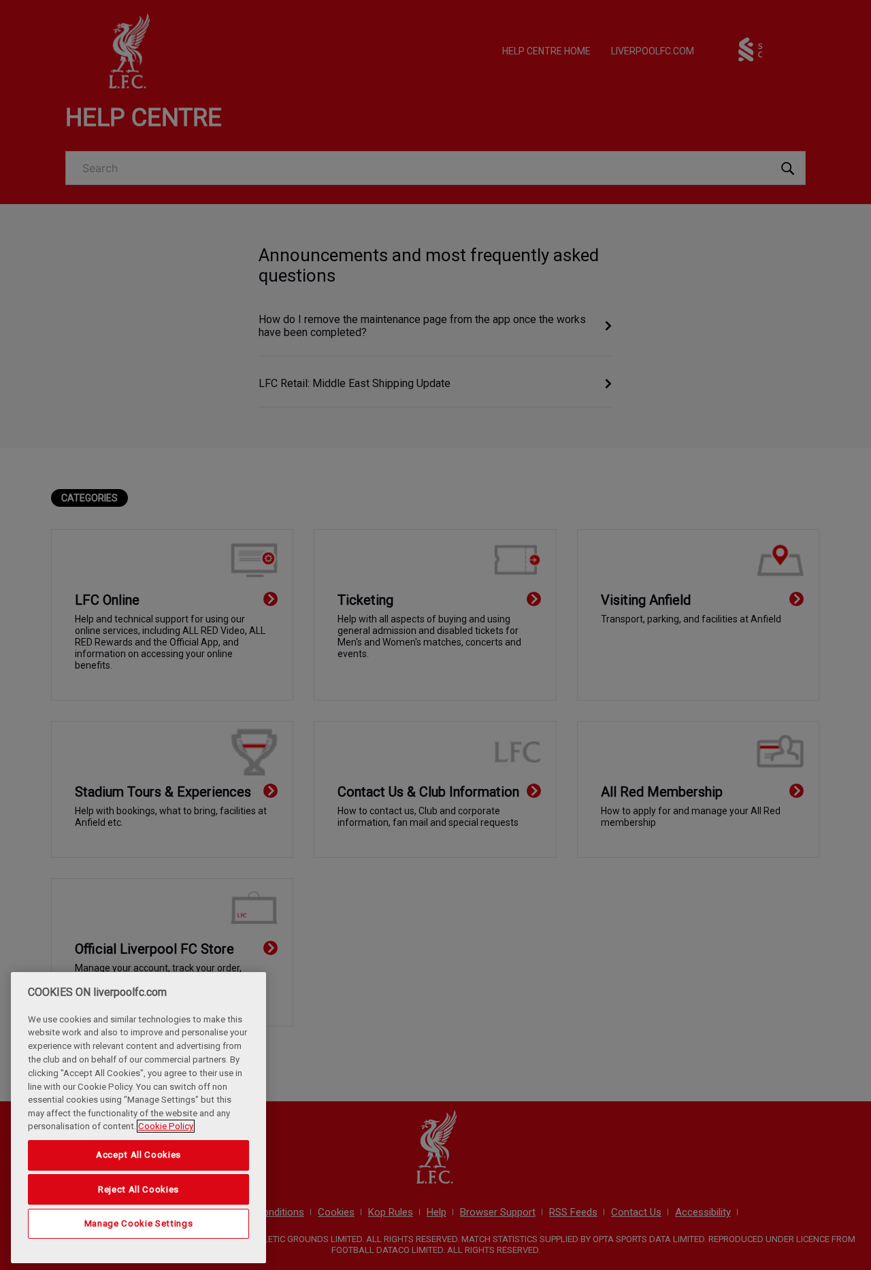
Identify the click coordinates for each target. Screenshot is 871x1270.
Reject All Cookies (138, 1189)
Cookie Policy (165, 1126)
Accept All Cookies (138, 1155)
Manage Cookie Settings (138, 1223)
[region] (138, 1117)
